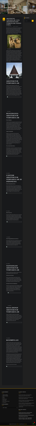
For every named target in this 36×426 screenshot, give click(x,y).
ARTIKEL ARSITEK (15, 26)
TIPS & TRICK (4, 400)
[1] (33, 424)
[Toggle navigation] (33, 1)
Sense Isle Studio (7, 1)
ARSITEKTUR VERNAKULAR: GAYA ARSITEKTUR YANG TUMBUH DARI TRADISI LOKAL (13, 21)
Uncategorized (4, 402)
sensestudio (9, 26)
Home (26, 7)
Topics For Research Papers (6, 401)
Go (32, 20)
